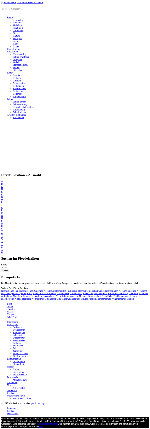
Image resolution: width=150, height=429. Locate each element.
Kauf (15, 43)
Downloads (12, 377)
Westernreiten (19, 340)
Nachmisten (72, 291)
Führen (16, 67)
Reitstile (16, 75)
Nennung (83, 296)
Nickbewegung (121, 296)
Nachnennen (84, 291)
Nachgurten (60, 291)
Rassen (16, 46)
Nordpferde (25, 299)
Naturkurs (133, 293)
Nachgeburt (49, 291)
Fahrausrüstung (20, 104)
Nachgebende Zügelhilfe (31, 291)
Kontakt (11, 393)
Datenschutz (12, 413)
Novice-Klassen (88, 299)
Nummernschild (119, 299)
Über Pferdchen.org (16, 395)
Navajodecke (37, 296)
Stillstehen (17, 70)
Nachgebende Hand (10, 291)
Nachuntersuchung (127, 291)
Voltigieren (18, 343)
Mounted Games (20, 353)
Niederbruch (134, 296)
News (9, 385)
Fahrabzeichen (19, 112)
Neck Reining (62, 296)
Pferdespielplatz (20, 65)
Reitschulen (18, 86)
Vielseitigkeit (19, 332)
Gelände (17, 80)
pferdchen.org (37, 403)
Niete (17, 299)
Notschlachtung (64, 299)
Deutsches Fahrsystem (23, 107)
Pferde (10, 17)
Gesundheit (18, 30)
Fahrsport (17, 335)
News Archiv (19, 388)
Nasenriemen (76, 293)
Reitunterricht (19, 83)
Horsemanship (19, 54)
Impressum (12, 408)
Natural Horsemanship (118, 293)
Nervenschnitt (94, 296)
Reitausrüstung (14, 359)
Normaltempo (38, 299)
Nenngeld (74, 296)
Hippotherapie (19, 96)
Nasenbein (51, 293)
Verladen (17, 62)
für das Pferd (19, 361)
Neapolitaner (49, 296)
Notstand (76, 299)
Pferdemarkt (12, 322)
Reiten (10, 72)
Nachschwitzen (97, 291)
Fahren (10, 99)
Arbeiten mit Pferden (16, 115)
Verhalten (17, 25)
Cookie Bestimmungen (47, 424)
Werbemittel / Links (22, 398)
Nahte (29, 293)
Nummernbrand (103, 299)
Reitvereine (18, 91)
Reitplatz (17, 78)
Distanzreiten (19, 337)
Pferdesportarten (20, 356)
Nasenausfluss (39, 293)
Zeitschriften (18, 372)
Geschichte (18, 20)
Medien (10, 366)
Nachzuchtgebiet (9, 293)
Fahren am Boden (21, 57)
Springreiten (18, 327)
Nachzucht (142, 291)
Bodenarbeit (12, 51)
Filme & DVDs (20, 374)
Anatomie (17, 22)
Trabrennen (18, 345)
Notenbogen (50, 299)
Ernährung (18, 28)
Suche (4, 264)
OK (41, 426)
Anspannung (19, 109)
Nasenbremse (63, 293)
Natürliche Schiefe (21, 296)
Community (12, 382)
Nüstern (130, 299)
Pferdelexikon (13, 49)
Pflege (16, 33)
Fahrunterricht (19, 101)
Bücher (16, 369)
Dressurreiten (19, 330)
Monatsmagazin (20, 380)
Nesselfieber (107, 296)
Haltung (16, 36)
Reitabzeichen (19, 88)
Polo (15, 348)
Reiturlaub (18, 94)
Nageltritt (21, 293)
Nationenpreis (100, 293)
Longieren (17, 59)
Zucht (15, 41)
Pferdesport (12, 324)
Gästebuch (12, 390)
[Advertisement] (75, 147)
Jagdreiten (17, 351)
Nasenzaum (88, 293)
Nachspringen (111, 291)
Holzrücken (18, 117)
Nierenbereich (7, 299)
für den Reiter (19, 364)
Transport (17, 38)
